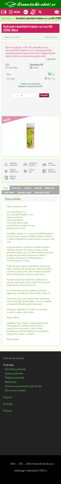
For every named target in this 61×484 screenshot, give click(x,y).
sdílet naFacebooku (52, 170)
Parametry (16, 188)
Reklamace (10, 382)
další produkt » (51, 37)
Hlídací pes (49, 188)
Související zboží (24, 192)
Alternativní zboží (42, 192)
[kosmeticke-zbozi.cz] (30, 4)
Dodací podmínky (14, 373)
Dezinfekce (7, 18)
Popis (5, 188)
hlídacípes (31, 170)
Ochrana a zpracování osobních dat (23, 386)
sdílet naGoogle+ (13, 177)
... (50, 58)
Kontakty (8, 404)
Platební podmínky (14, 377)
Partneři (7, 410)
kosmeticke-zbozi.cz (44, 463)
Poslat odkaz (8, 192)
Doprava (7, 397)
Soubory (27, 188)
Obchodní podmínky (15, 369)
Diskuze (38, 188)
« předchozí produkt (12, 37)
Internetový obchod (13, 358)
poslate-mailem (52, 164)
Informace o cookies (15, 390)
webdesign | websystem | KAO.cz (30, 470)
